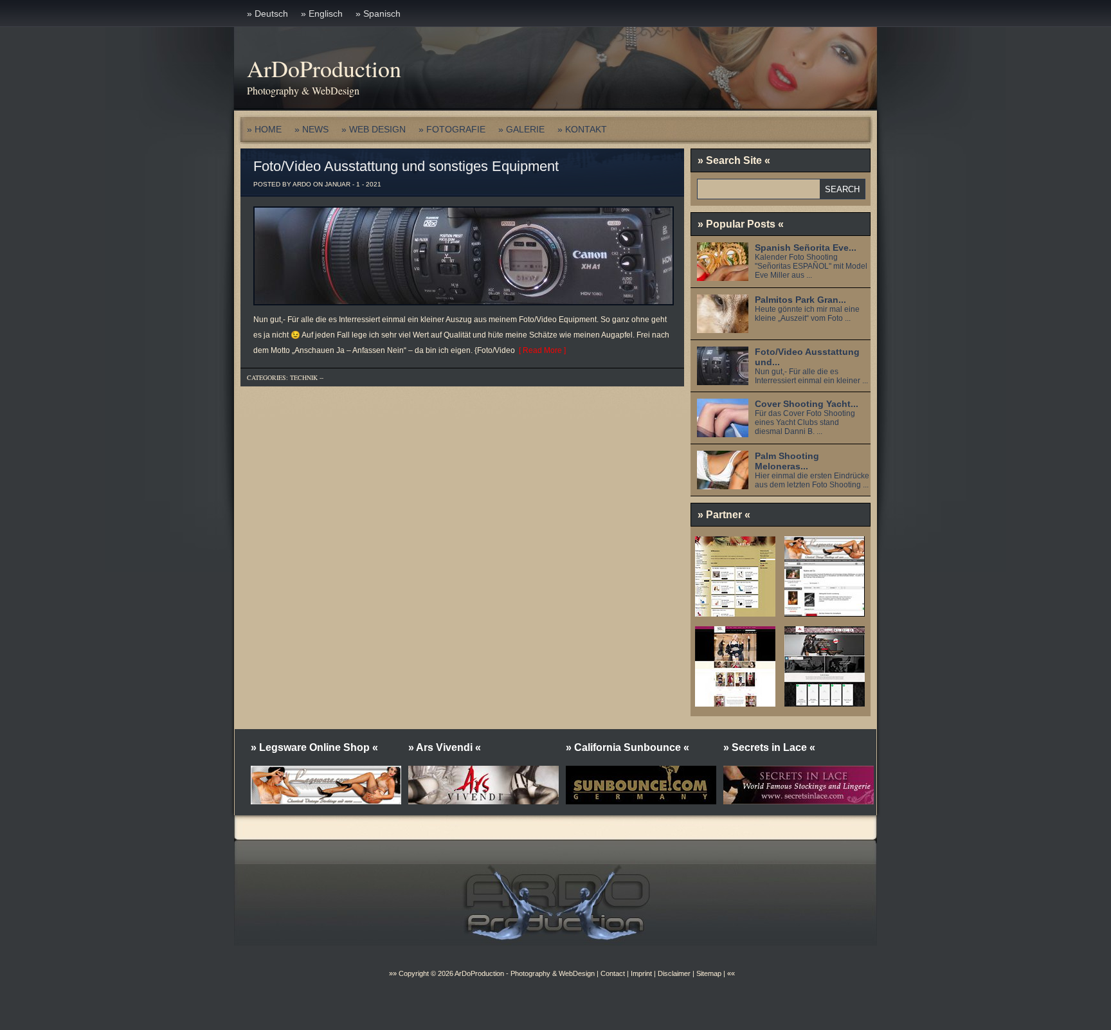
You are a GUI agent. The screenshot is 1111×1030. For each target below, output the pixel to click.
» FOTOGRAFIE (452, 129)
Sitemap (707, 973)
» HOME (264, 129)
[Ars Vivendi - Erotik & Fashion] (824, 702)
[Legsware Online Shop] (824, 612)
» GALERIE (521, 129)
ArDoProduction (324, 68)
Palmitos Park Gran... (800, 299)
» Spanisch (378, 13)
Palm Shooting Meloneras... (787, 461)
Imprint (641, 973)
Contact (613, 973)
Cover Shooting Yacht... (806, 404)
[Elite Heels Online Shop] (735, 612)
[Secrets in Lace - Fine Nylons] (735, 702)
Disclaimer (674, 973)
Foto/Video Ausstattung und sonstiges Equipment (406, 166)
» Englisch (322, 13)
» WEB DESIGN (373, 129)
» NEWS (311, 129)
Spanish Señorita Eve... (805, 247)
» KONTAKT (582, 129)
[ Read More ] (540, 350)
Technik (304, 377)
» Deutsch (267, 13)
